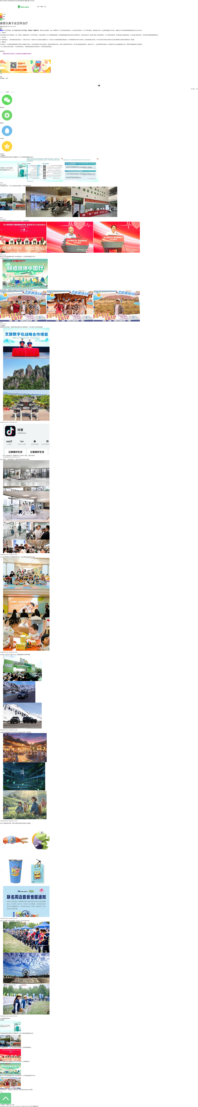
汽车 (31, 0)
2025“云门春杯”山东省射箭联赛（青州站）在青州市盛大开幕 (14, 920)
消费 (28, 0)
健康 (26, 0)
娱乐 (6, 0)
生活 (16, 0)
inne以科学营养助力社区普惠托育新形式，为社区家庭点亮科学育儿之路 (17, 557)
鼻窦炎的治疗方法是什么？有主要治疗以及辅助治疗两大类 (17, 53)
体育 (8, 0)
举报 (1, 76)
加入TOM (12, 1104)
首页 (1, 0)
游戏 (11, 0)
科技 (33, 0)
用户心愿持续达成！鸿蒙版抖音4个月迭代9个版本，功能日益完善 (19, 455)
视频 (21, 0)
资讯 (3, 0)
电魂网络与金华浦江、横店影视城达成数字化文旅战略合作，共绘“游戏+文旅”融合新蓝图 (21, 327)
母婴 (18, 0)
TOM (1, 258)
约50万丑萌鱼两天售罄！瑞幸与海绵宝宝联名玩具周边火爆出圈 (15, 823)
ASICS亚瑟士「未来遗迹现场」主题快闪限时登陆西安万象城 (14, 459)
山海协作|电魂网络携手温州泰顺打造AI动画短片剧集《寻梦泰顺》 (16, 732)
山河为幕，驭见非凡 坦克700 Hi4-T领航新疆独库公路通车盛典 (15, 654)
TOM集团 (2, 1104)
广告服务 (7, 1104)
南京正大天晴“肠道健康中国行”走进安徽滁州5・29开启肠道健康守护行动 (17, 256)
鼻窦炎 (1, 30)
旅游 (13, 0)
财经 (23, 0)
